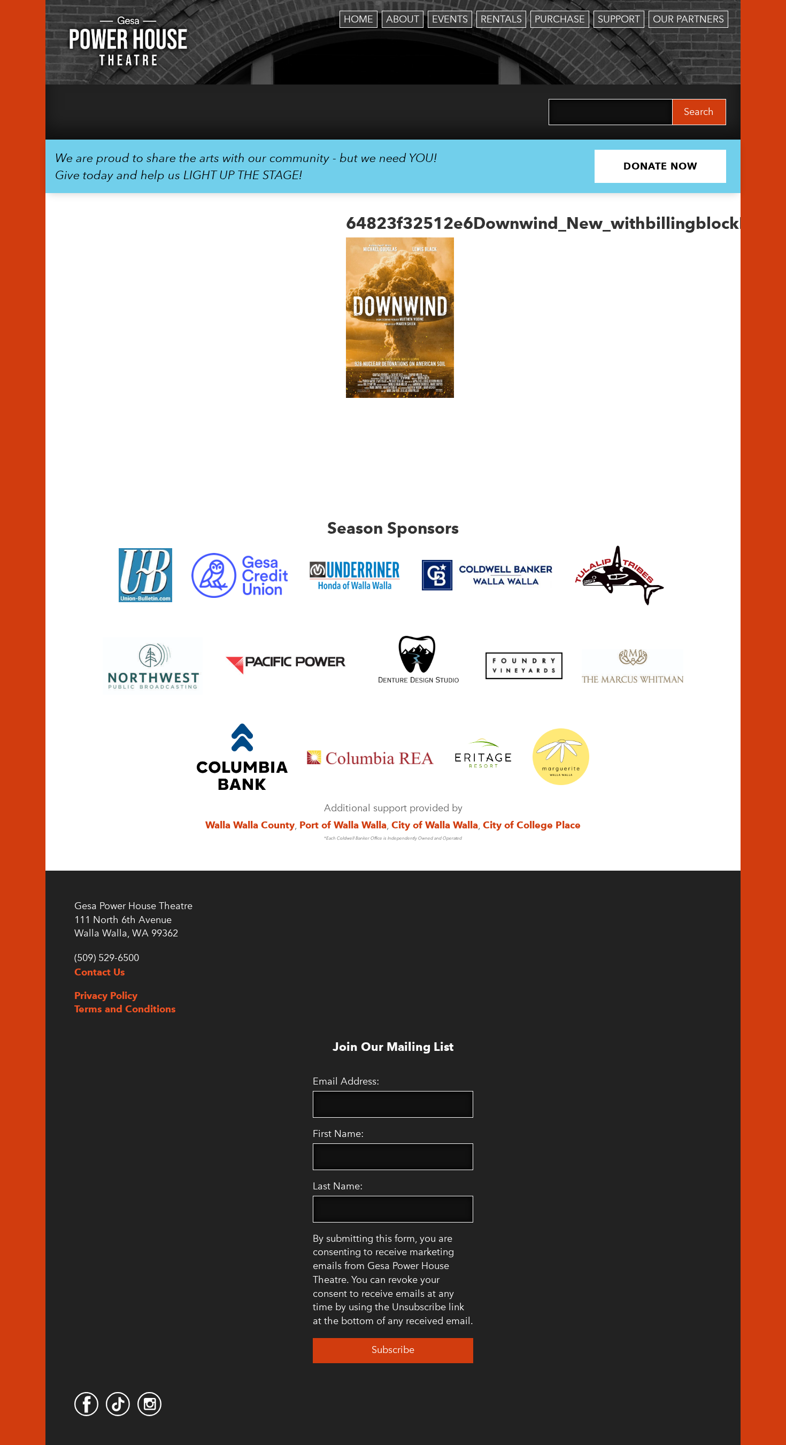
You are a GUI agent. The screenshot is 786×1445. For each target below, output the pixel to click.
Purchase (560, 19)
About (402, 19)
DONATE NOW (660, 166)
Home (358, 19)
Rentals (501, 19)
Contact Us (99, 972)
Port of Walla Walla (343, 825)
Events (450, 19)
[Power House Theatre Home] (128, 24)
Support (619, 19)
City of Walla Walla (434, 825)
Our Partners (688, 19)
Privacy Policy (105, 995)
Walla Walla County (250, 825)
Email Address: (346, 1081)
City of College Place (532, 825)
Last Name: (338, 1186)
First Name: (338, 1134)
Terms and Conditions (125, 1008)
